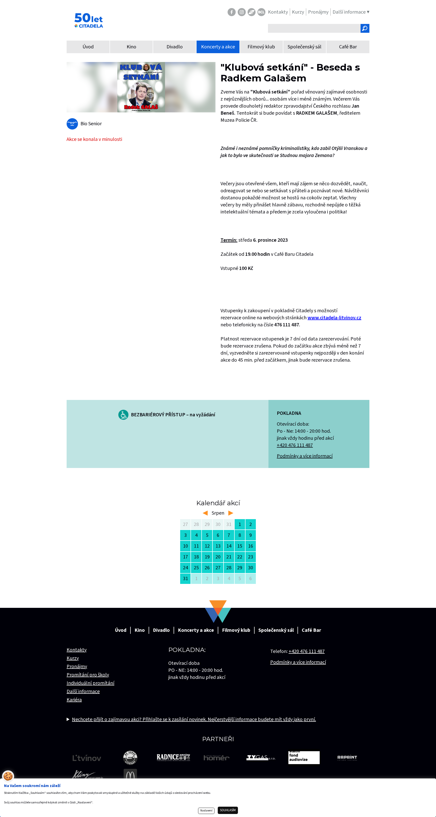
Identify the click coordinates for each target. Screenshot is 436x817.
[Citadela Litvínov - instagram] (242, 12)
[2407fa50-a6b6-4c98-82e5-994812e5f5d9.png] (141, 87)
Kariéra (74, 699)
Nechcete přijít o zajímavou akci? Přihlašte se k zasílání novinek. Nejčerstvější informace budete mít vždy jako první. (194, 719)
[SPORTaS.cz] (252, 12)
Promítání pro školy (88, 674)
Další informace (83, 691)
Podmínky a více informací (305, 456)
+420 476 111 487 (295, 445)
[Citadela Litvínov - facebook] (232, 12)
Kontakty (77, 649)
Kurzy (73, 658)
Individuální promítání (90, 683)
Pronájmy (77, 666)
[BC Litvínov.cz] (261, 12)
